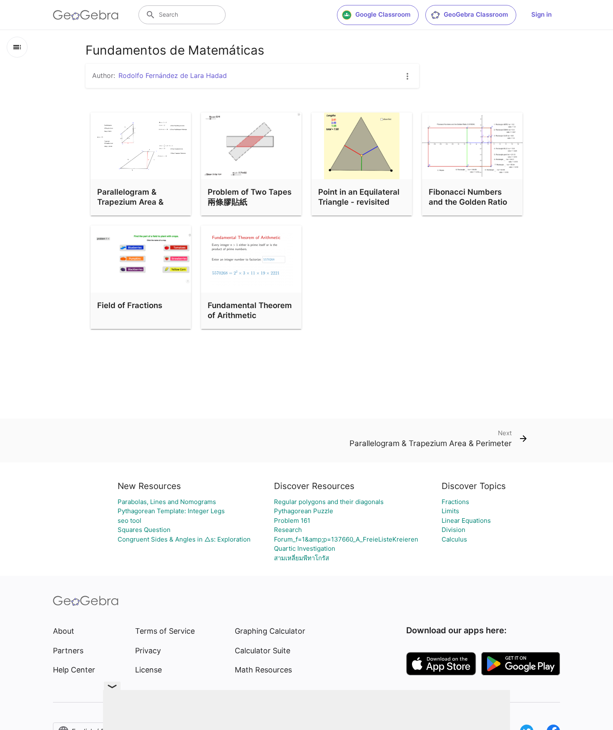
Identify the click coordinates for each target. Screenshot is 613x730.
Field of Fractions (129, 305)
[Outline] (17, 47)
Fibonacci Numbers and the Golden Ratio (468, 196)
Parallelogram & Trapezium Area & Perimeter (130, 201)
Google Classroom (382, 14)
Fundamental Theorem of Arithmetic (250, 310)
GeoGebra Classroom (476, 14)
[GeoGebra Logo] (85, 15)
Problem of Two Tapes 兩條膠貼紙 (249, 196)
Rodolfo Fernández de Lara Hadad (172, 75)
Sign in (541, 14)
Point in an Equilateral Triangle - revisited (358, 196)
